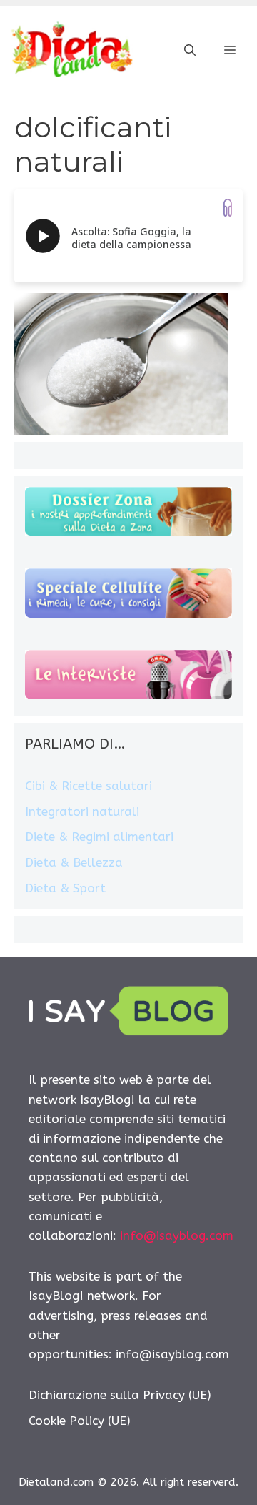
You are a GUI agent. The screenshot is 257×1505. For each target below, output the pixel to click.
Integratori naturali (82, 811)
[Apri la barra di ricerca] (190, 51)
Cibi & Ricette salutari (88, 786)
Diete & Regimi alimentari (99, 836)
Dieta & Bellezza (74, 862)
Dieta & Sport (65, 888)
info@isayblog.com (176, 1235)
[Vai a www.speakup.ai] (227, 208)
